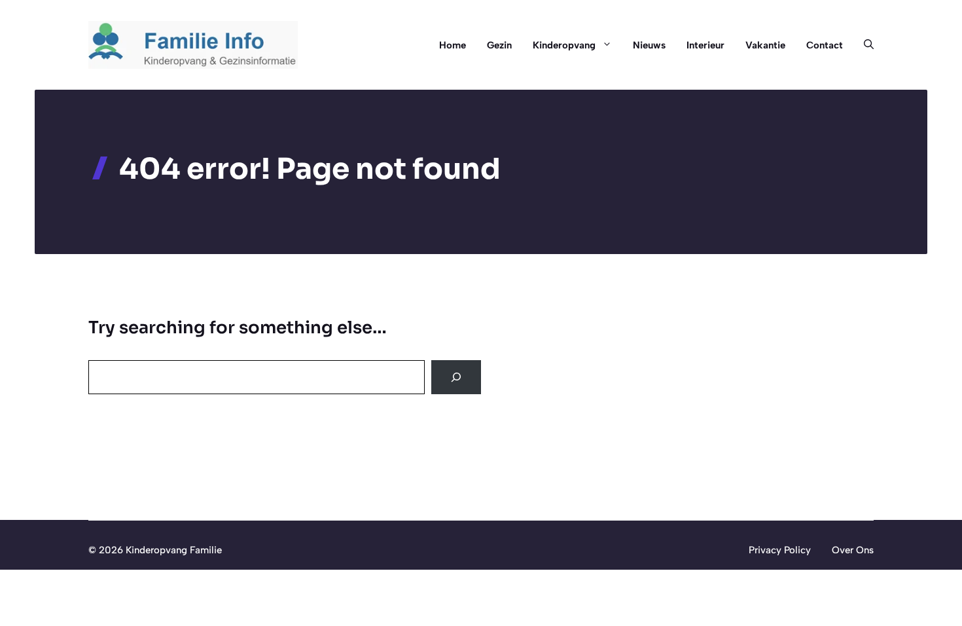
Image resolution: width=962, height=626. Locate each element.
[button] (863, 45)
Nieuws (649, 45)
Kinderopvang (564, 45)
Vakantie (765, 45)
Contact (824, 45)
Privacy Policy (780, 550)
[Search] (456, 377)
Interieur (705, 45)
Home (452, 45)
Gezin (499, 45)
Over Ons (853, 550)
